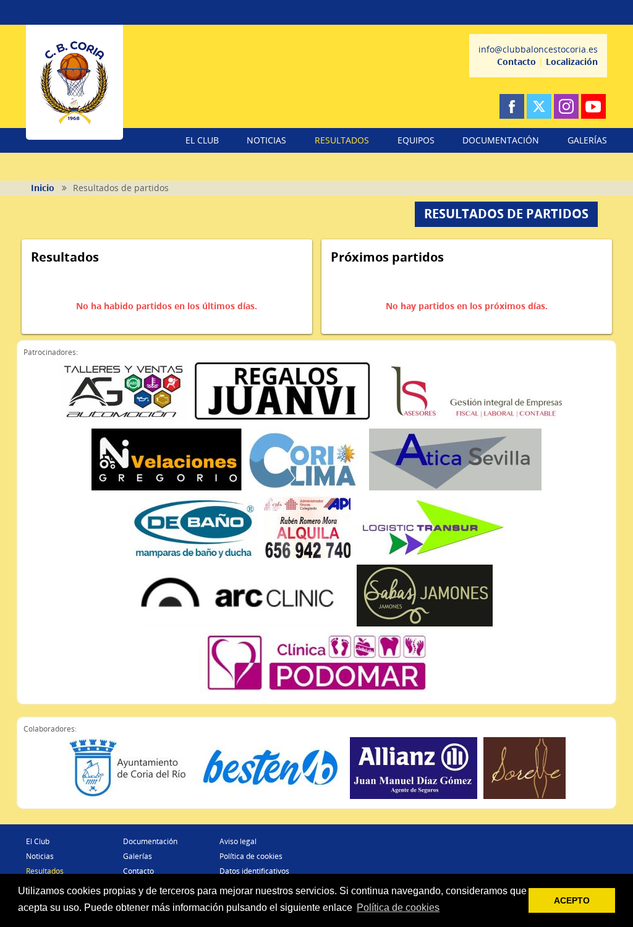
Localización (572, 61)
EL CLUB (202, 140)
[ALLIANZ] (413, 768)
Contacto (516, 61)
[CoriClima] (305, 459)
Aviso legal (238, 841)
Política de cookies (251, 856)
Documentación (150, 841)
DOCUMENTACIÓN (500, 140)
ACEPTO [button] (572, 900)
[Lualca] (476, 391)
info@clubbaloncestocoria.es (538, 49)
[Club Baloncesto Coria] (74, 82)
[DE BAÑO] (193, 527)
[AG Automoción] (123, 391)
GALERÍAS (587, 140)
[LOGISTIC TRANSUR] (431, 527)
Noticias (40, 856)
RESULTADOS (342, 140)
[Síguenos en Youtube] (593, 106)
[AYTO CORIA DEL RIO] (128, 768)
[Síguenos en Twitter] (539, 106)
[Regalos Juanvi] (282, 391)
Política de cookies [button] (398, 907)
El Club (37, 841)
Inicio (42, 188)
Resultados (45, 871)
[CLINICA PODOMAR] (316, 664)
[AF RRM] (307, 527)
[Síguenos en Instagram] (566, 106)
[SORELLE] (524, 768)
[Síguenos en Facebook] (511, 106)
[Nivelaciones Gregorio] (166, 459)
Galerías (137, 856)
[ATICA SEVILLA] (455, 459)
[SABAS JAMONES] (425, 596)
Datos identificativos (254, 871)
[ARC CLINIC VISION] (245, 596)
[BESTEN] (269, 768)
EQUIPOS (416, 140)
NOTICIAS (266, 140)
